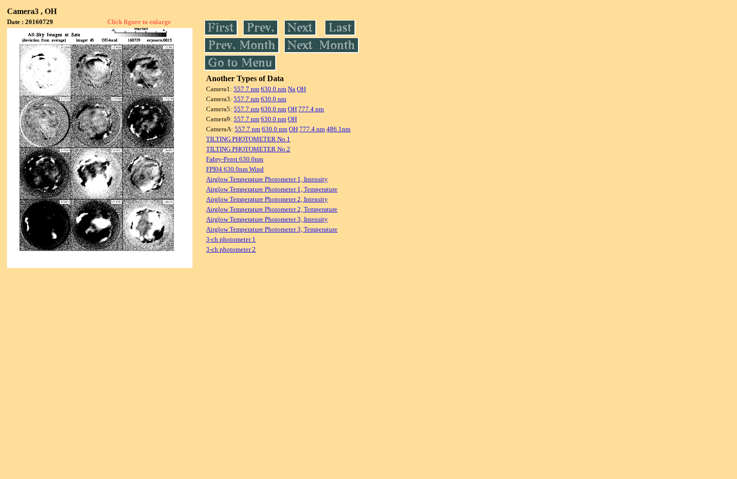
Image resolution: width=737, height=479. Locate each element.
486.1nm (338, 129)
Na (291, 89)
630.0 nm (273, 89)
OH (301, 89)
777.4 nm (311, 109)
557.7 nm (246, 89)
